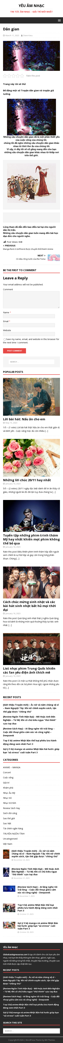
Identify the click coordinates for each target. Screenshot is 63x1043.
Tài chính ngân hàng (13, 828)
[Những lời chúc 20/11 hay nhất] (31, 474)
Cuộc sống (8, 777)
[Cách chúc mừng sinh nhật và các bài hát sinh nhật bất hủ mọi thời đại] (31, 596)
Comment (8, 289)
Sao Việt (7, 823)
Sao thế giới (9, 818)
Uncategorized (10, 838)
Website (7, 330)
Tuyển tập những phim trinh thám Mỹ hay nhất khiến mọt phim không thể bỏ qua (31, 539)
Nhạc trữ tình (9, 802)
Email (6, 321)
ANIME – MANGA (11, 767)
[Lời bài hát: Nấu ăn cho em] (31, 413)
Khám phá (8, 787)
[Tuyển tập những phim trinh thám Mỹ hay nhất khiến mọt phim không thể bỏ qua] (31, 530)
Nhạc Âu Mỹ (9, 792)
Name (6, 312)
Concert (7, 772)
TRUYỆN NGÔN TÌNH (13, 833)
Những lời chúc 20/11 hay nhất (27, 480)
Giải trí (6, 782)
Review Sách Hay (11, 808)
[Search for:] (31, 361)
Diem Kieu (28, 35)
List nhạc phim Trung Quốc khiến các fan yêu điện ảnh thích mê (29, 670)
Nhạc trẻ (7, 797)
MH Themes (50, 1040)
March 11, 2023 (12, 35)
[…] (46, 430)
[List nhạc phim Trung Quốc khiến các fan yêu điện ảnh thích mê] (31, 663)
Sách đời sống (10, 813)
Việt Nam (7, 843)
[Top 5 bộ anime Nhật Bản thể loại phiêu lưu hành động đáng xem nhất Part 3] (9, 910)
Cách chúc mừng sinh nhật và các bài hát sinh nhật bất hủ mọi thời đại (29, 606)
